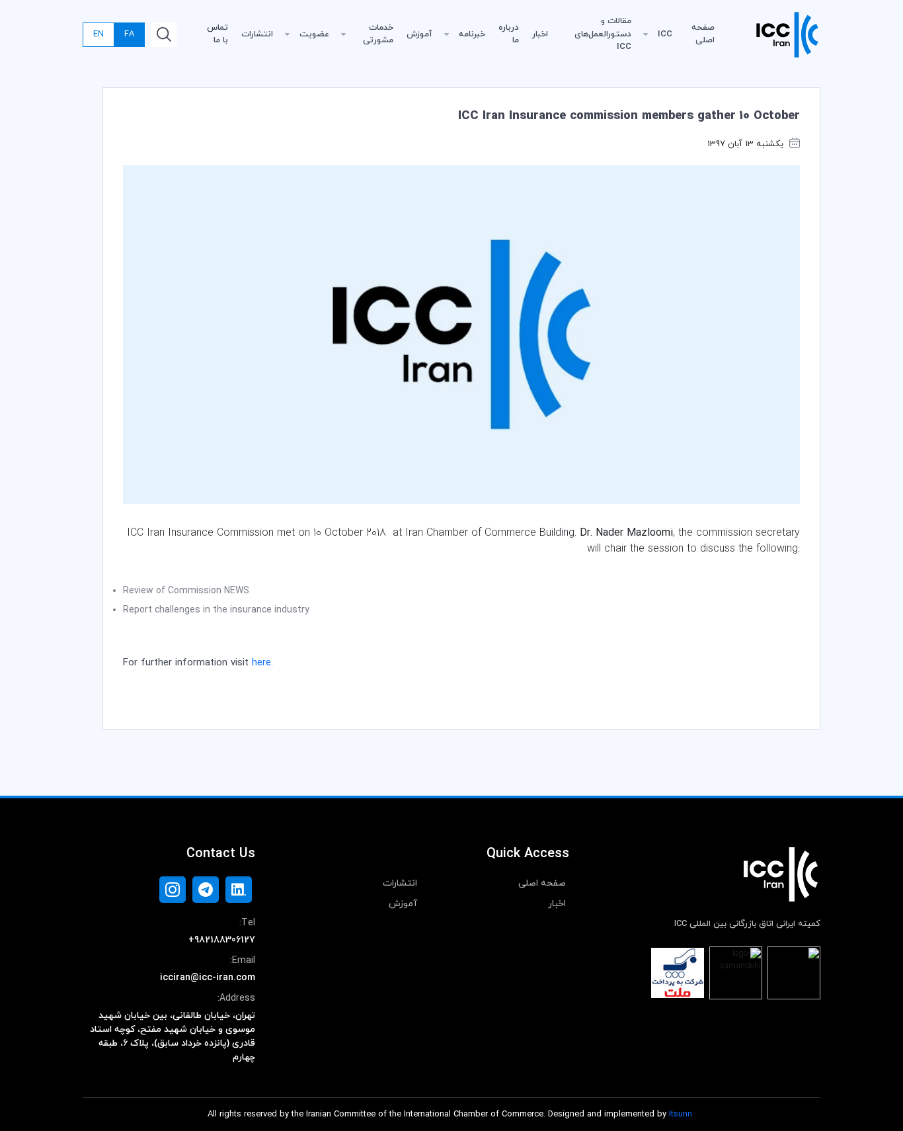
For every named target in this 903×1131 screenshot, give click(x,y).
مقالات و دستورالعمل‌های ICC (602, 34)
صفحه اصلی (703, 34)
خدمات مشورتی (378, 34)
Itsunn (680, 1114)
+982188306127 (221, 940)
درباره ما (508, 34)
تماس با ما (217, 34)
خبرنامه (472, 34)
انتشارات (257, 34)
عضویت (314, 34)
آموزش (419, 34)
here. (262, 663)
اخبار (540, 34)
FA (129, 34)
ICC (665, 34)
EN (98, 34)
